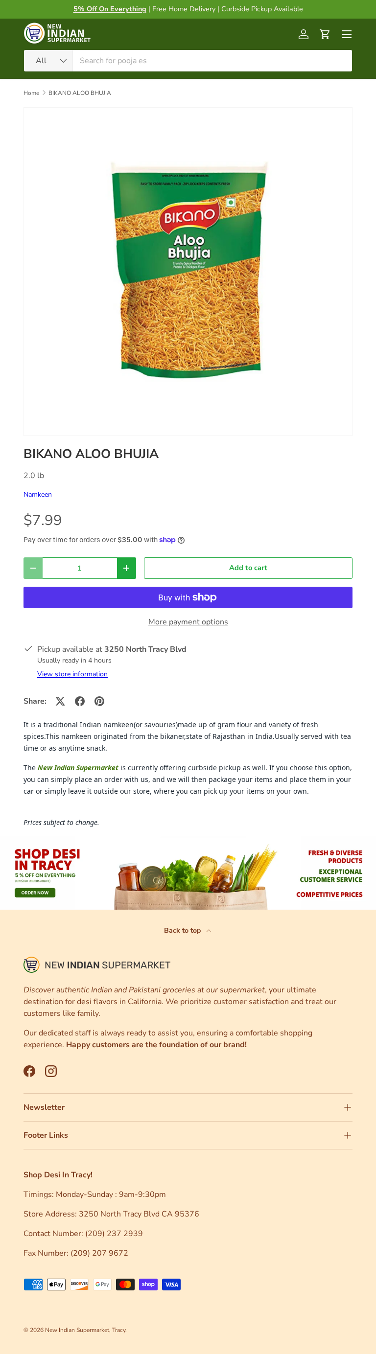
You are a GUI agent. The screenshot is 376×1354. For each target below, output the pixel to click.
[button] (325, 34)
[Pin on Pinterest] (99, 701)
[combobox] (188, 60)
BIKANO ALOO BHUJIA (79, 93)
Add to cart (248, 568)
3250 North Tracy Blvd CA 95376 (140, 1214)
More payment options (188, 622)
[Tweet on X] (60, 701)
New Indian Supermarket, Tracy (85, 1330)
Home (31, 93)
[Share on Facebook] (80, 701)
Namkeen (38, 494)
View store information (72, 674)
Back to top (183, 930)
